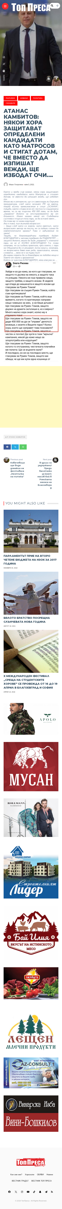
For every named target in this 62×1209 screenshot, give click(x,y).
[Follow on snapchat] (40, 1192)
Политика (38, 98)
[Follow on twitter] (16, 1192)
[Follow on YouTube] (28, 1192)
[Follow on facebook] (9, 1192)
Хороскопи (29, 1174)
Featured (10, 98)
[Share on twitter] (15, 447)
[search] (52, 5)
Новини (24, 98)
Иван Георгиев (16, 185)
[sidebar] (57, 6)
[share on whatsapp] (4, 57)
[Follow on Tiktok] (34, 1192)
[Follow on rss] (52, 1192)
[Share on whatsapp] (23, 447)
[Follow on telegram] (46, 1192)
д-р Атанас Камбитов (15, 437)
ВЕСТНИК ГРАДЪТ (20, 1181)
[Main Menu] (5, 6)
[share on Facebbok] (4, 71)
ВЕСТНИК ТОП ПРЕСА (41, 1181)
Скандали (10, 103)
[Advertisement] (31, 397)
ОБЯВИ (40, 1174)
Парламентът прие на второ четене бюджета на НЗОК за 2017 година (30, 559)
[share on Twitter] (4, 64)
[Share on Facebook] (7, 447)
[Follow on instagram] (22, 1192)
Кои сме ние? (16, 1174)
